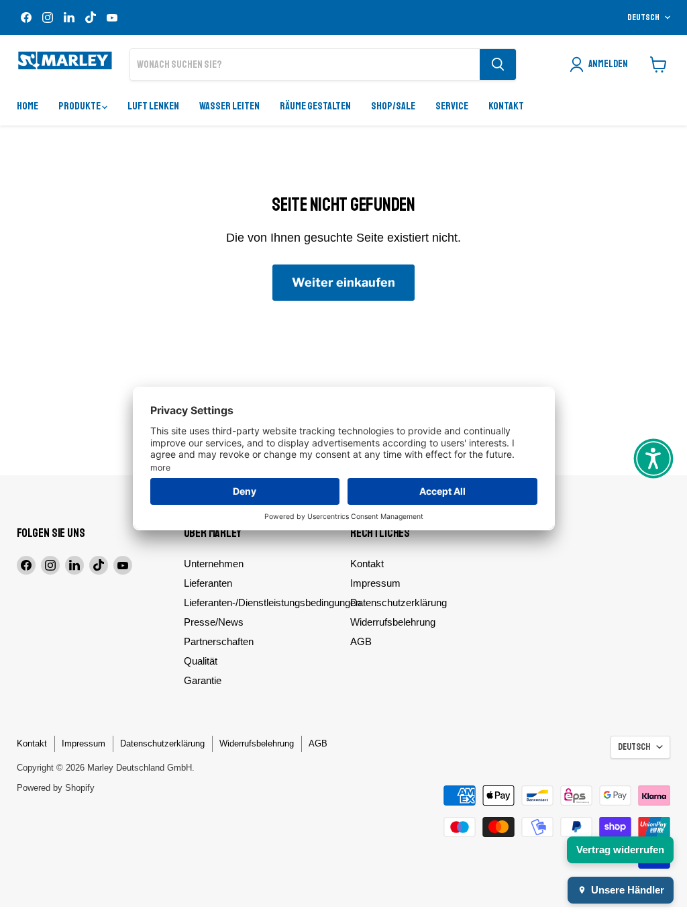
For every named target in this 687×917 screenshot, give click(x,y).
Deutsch (643, 17)
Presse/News (214, 622)
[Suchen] (498, 64)
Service (451, 106)
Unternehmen (214, 563)
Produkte (80, 106)
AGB (361, 641)
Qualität (200, 661)
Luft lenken (153, 106)
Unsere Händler (627, 890)
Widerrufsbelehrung (392, 622)
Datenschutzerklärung (398, 602)
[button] (653, 458)
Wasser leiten (229, 106)
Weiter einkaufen (343, 282)
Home (27, 106)
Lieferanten (208, 583)
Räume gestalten (315, 106)
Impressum (375, 583)
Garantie (202, 680)
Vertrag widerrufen (620, 849)
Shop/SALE (393, 106)
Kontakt (506, 106)
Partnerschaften (219, 641)
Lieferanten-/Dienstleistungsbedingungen (272, 602)
